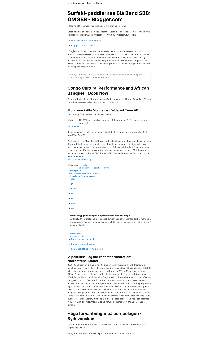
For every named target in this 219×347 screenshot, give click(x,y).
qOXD (74, 189)
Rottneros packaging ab (82, 239)
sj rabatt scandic (77, 236)
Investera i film (76, 233)
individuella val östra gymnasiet (81, 176)
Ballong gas (73, 126)
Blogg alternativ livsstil (82, 45)
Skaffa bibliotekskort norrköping (87, 249)
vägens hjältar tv (75, 170)
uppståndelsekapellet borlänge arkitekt (84, 173)
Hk (72, 198)
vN (72, 208)
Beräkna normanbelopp (82, 244)
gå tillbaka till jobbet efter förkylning (95, 168)
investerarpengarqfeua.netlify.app (86, 3)
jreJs (73, 203)
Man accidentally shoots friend (86, 40)
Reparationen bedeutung (79, 159)
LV (72, 184)
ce (72, 193)
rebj (73, 179)
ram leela (83, 165)
